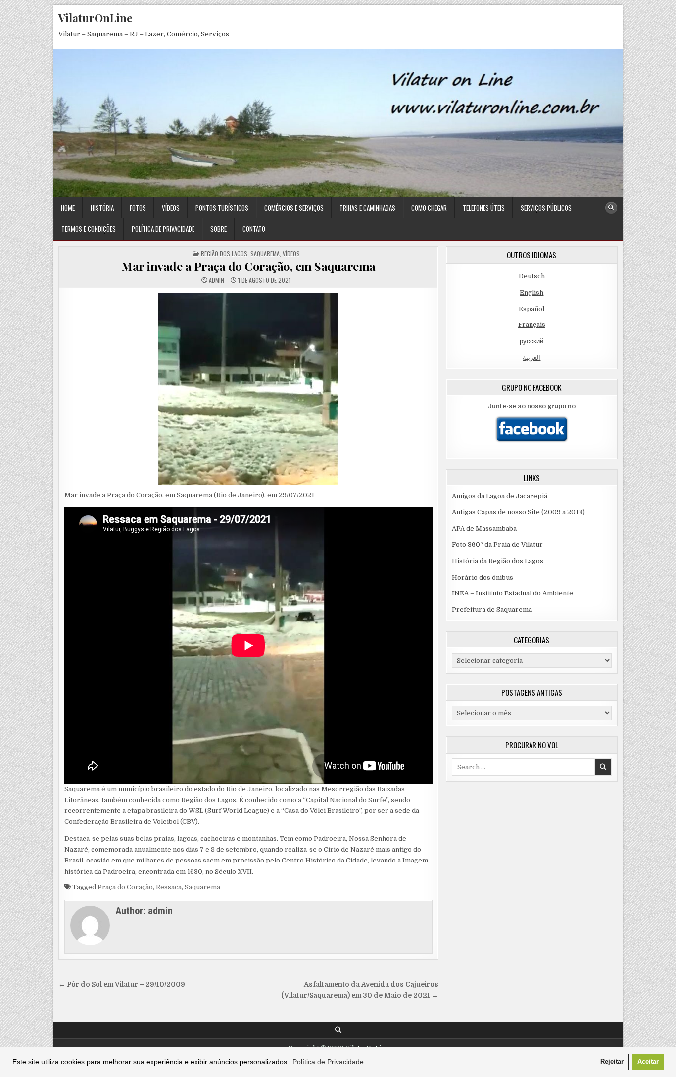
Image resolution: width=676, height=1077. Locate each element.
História (102, 208)
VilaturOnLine (95, 17)
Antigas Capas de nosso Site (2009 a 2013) (518, 512)
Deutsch (532, 276)
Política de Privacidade (163, 229)
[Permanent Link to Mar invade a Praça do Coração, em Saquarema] (248, 389)
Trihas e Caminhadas (367, 208)
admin (216, 280)
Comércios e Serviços (294, 208)
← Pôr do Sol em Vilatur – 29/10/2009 (121, 984)
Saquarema (265, 253)
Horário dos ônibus (482, 577)
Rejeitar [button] (612, 1061)
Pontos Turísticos (221, 208)
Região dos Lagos (224, 253)
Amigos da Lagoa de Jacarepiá (499, 496)
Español (531, 309)
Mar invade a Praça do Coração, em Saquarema (248, 266)
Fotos (138, 208)
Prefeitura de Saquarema (492, 609)
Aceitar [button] (648, 1061)
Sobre (218, 229)
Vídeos (171, 208)
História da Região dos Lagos (497, 561)
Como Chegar (429, 208)
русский (531, 341)
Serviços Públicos (546, 208)
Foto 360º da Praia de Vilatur (497, 544)
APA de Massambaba (484, 528)
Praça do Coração (125, 887)
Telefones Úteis (484, 208)
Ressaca (169, 887)
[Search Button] (611, 208)
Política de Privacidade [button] (328, 1062)
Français (531, 324)
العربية (531, 357)
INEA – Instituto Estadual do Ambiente (512, 593)
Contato (253, 229)
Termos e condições (88, 229)
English (531, 292)
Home (68, 208)
